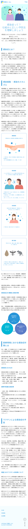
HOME (2, 510)
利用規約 (3, 513)
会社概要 (3, 516)
